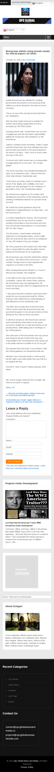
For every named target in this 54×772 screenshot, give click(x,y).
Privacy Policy (27, 767)
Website (9, 454)
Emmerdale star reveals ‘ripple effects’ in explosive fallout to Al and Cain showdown (25, 401)
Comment (11, 419)
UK (13, 387)
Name (9, 440)
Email (9, 447)
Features (12, 690)
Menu (6, 37)
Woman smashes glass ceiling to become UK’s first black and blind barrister (25, 394)
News (8, 387)
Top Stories (13, 679)
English (39, 3)
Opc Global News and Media (25, 761)
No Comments (28, 60)
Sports (11, 702)
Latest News (13, 685)
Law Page (12, 696)
